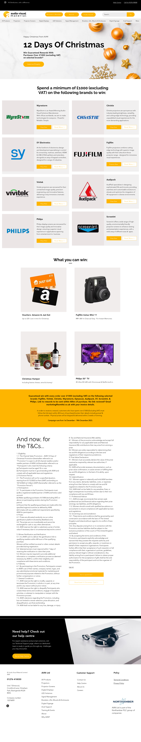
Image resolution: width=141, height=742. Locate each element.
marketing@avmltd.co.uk (58, 404)
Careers (80, 690)
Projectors (45, 683)
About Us (80, 687)
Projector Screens (48, 686)
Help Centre (81, 683)
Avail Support (46, 707)
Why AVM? (45, 717)
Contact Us (81, 680)
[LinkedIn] (7, 706)
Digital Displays (47, 690)
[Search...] (131, 14)
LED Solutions (46, 693)
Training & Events (48, 710)
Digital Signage (47, 703)
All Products (46, 680)
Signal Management (49, 697)
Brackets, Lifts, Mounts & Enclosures (52, 700)
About (43, 714)
